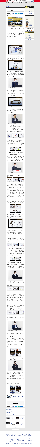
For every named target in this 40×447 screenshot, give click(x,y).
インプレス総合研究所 (8, 435)
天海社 (28, 433)
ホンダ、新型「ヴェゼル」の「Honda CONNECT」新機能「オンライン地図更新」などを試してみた (22, 423)
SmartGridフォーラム (13, 433)
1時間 (26, 7)
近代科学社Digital (19, 440)
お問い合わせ (12, 443)
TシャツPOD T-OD (19, 435)
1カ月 (33, 7)
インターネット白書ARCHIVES (8, 441)
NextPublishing (12, 440)
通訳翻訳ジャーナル (24, 435)
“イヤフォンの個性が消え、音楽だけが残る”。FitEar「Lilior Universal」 (30, 24)
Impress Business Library (13, 435)
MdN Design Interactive (25, 439)
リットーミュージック (19, 433)
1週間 (30, 7)
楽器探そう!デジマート (19, 434)
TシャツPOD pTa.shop (30, 438)
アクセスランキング (29, 6)
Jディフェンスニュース (25, 434)
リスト (10, 13)
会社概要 (25, 443)
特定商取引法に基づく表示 (32, 443)
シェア (13, 13)
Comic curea (29, 434)
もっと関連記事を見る (15, 427)
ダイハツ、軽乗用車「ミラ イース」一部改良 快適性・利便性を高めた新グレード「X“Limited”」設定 (30, 10)
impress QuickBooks (29, 435)
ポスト (9, 13)
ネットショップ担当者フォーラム (14, 434)
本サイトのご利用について (8, 443)
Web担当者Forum (7, 434)
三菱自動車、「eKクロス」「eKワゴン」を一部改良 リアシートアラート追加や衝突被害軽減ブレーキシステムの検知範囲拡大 (30, 12)
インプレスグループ (27, 443)
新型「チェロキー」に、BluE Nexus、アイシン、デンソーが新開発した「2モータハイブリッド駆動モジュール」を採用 (30, 11)
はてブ (16, 13)
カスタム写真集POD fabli (30, 439)
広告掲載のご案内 (14, 443)
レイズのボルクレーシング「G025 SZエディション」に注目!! (31, 22)
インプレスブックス (13, 439)
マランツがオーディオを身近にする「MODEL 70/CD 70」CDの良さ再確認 (31, 20)
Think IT (7, 433)
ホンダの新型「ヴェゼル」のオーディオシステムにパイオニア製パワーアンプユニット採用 (12, 418)
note (19, 13)
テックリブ (23, 440)
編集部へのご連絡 (18, 443)
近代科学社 (18, 439)
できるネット (7, 440)
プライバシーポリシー (22, 443)
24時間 (28, 7)
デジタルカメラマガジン (8, 439)
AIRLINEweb (24, 433)
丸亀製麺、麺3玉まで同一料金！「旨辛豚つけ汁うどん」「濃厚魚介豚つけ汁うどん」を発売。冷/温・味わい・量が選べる (30, 34)
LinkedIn (22, 13)
